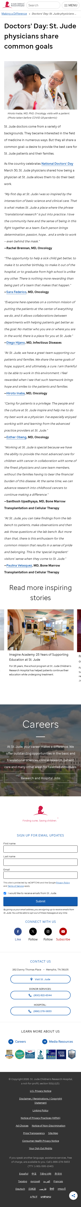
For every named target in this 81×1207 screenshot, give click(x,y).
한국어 (58, 1173)
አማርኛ (33, 1196)
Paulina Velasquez (19, 565)
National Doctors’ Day (57, 164)
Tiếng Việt (45, 1173)
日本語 (32, 1188)
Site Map (53, 1133)
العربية (46, 1181)
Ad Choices (22, 1125)
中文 (34, 1173)
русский (35, 1181)
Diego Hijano (15, 342)
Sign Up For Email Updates (40, 835)
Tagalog (22, 1181)
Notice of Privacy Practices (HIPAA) (40, 1118)
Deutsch (20, 1188)
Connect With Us (40, 922)
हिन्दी (52, 1188)
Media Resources (61, 1041)
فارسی (42, 1188)
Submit (40, 901)
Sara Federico (16, 292)
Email (6, 869)
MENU (72, 5)
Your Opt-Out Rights (40, 1148)
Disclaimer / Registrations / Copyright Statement (40, 1101)
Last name (9, 856)
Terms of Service (16, 886)
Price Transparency (34, 1133)
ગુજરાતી (61, 1188)
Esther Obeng (16, 437)
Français (58, 1181)
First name (9, 843)
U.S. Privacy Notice (40, 1091)
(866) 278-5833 (42, 1011)
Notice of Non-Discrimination (48, 1125)
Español (23, 1173)
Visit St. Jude (42, 979)
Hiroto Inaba (15, 393)
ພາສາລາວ (46, 1196)
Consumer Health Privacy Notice (40, 1140)
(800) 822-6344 (42, 995)
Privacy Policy (63, 882)
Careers (20, 1041)
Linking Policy (40, 1110)
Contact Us (40, 961)
